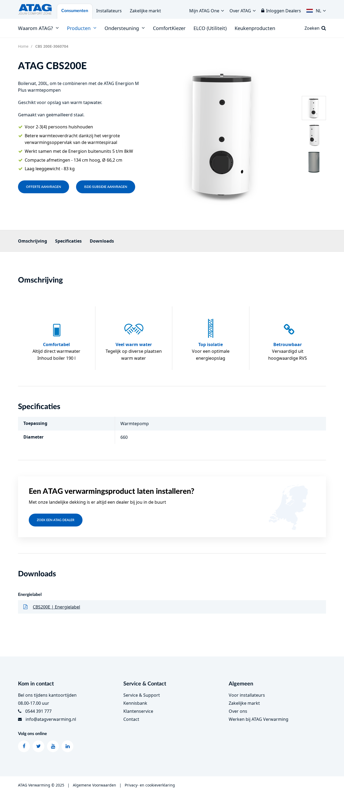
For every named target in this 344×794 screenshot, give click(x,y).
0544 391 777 (38, 711)
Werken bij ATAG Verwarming (258, 719)
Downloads (102, 241)
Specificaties (68, 241)
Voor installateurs (247, 695)
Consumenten (74, 11)
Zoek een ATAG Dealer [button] (55, 520)
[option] (224, 135)
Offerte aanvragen (43, 186)
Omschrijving (32, 241)
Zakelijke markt (145, 11)
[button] (316, 9)
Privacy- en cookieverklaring (150, 785)
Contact (131, 719)
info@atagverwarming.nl (51, 719)
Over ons (238, 711)
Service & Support (141, 695)
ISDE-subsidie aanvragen (105, 186)
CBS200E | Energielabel (56, 607)
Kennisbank (135, 703)
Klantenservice (138, 711)
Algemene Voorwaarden (94, 785)
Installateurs (109, 11)
